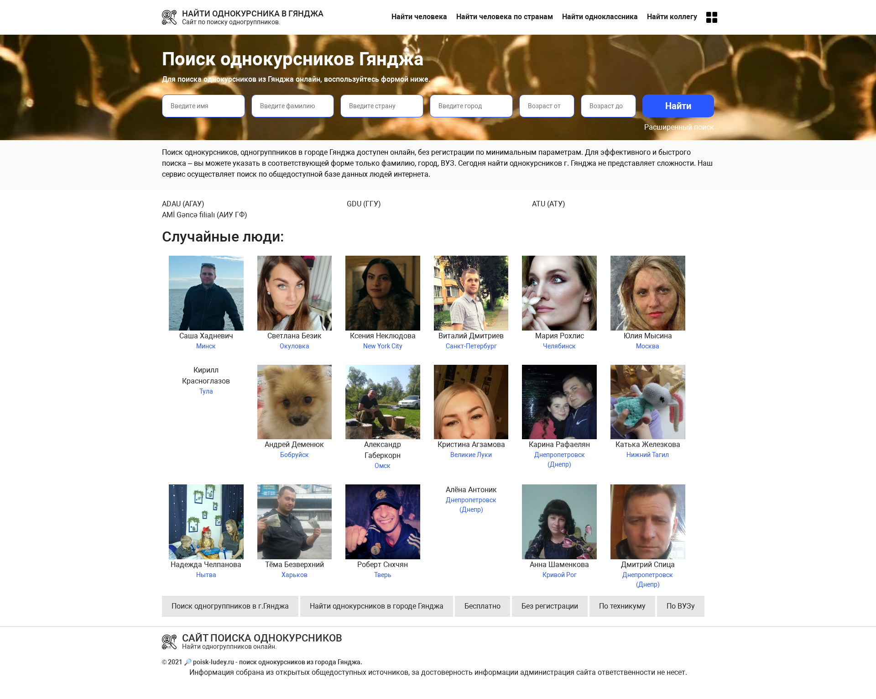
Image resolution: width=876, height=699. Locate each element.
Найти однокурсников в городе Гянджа (376, 606)
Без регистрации (549, 606)
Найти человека (419, 16)
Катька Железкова (647, 449)
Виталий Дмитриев (471, 340)
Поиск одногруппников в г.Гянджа (230, 606)
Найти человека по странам (504, 16)
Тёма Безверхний (294, 569)
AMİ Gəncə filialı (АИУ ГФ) (204, 214)
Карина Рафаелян (559, 453)
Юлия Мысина (648, 340)
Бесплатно (482, 606)
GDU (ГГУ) (364, 204)
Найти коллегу (672, 16)
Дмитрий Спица (648, 573)
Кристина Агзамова (471, 449)
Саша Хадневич (206, 340)
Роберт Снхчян (382, 569)
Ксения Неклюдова (383, 340)
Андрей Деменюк (294, 449)
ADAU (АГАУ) (183, 204)
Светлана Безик (294, 340)
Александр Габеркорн (382, 454)
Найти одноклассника (600, 16)
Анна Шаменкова (559, 569)
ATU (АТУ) (548, 204)
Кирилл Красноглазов (206, 380)
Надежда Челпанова (206, 569)
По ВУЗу (681, 606)
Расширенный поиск (679, 127)
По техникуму (622, 606)
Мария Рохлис (559, 340)
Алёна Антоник (471, 498)
